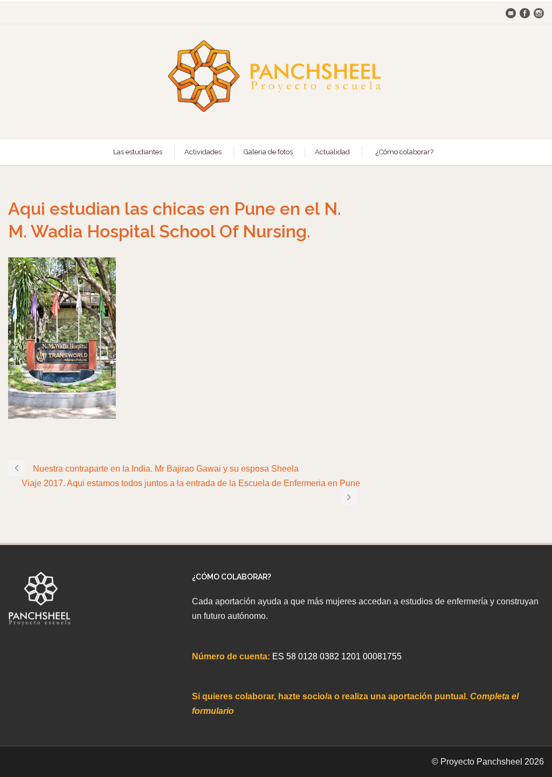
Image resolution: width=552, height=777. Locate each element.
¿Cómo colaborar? (404, 152)
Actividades (203, 152)
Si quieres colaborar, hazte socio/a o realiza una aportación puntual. (331, 696)
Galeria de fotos (268, 152)
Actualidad (332, 152)
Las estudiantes (137, 152)
